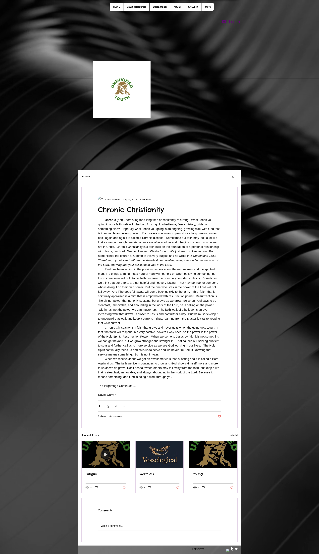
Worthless (147, 474)
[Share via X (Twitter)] (107, 406)
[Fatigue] (106, 454)
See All (234, 435)
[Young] (213, 454)
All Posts (85, 176)
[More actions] (219, 199)
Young (198, 474)
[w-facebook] (228, 550)
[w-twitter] (232, 549)
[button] (233, 176)
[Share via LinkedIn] (115, 406)
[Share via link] (124, 406)
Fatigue (91, 474)
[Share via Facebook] (99, 406)
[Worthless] (160, 454)
